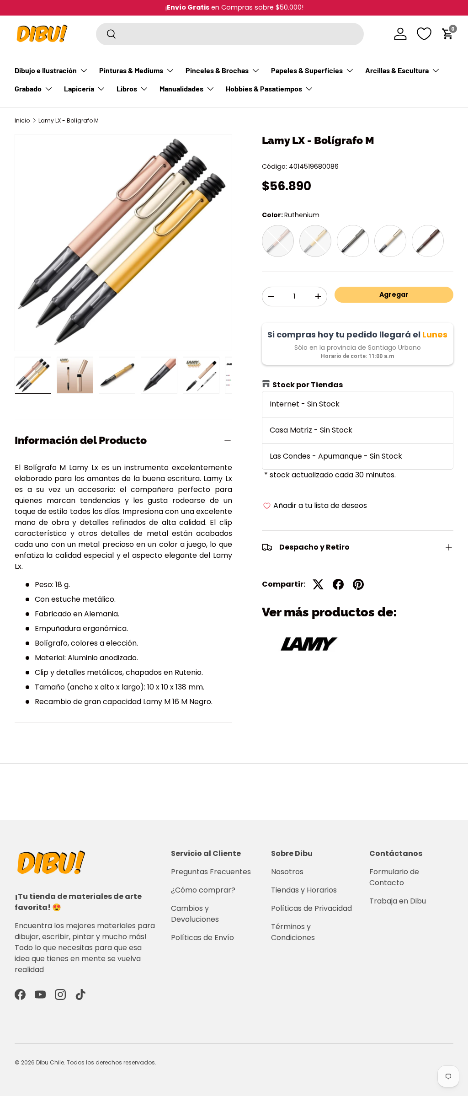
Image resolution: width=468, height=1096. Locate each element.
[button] (448, 34)
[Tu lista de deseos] (424, 34)
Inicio (22, 120)
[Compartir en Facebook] (338, 584)
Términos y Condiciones (293, 932)
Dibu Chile (50, 1062)
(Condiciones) (268, 7)
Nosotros (287, 871)
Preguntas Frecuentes (211, 871)
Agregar (394, 294)
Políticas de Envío (202, 937)
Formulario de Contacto (394, 877)
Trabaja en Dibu (397, 901)
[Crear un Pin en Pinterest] (358, 584)
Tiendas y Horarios (304, 890)
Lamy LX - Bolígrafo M (68, 120)
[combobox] (230, 34)
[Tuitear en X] (318, 584)
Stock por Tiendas (307, 385)
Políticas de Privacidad (311, 908)
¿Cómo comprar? (203, 890)
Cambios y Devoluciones (195, 914)
